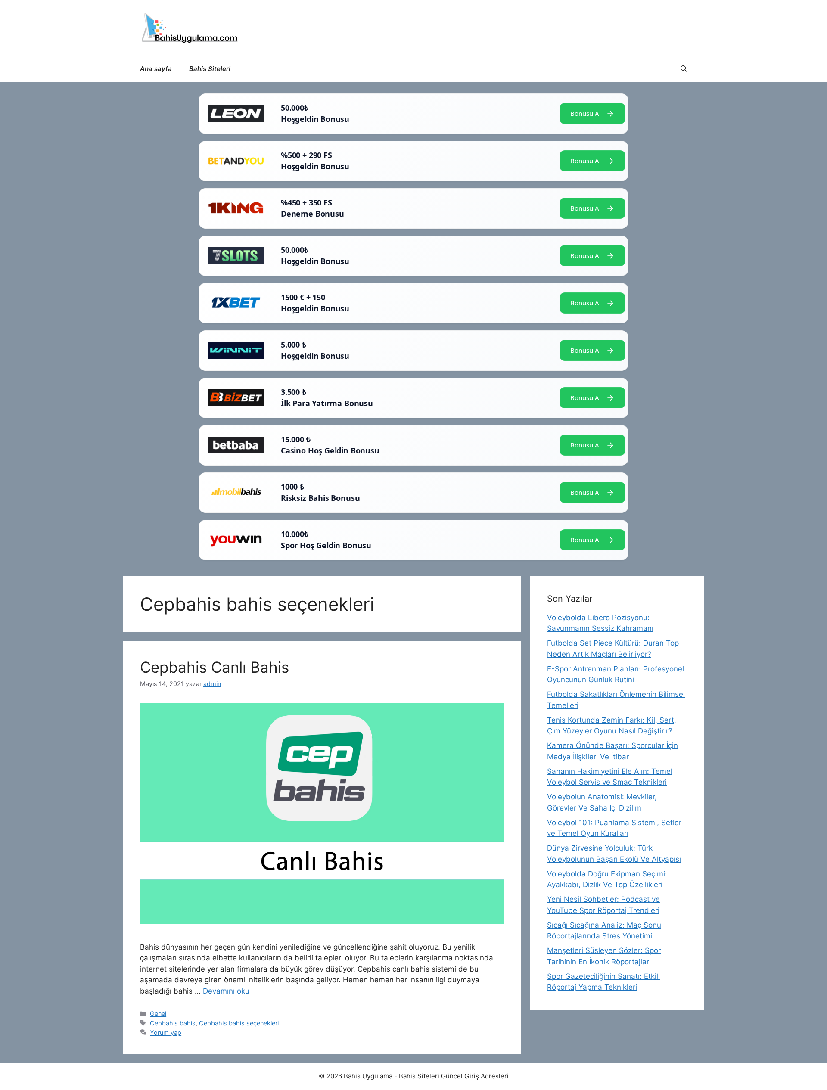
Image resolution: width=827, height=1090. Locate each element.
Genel (158, 1013)
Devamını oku (226, 991)
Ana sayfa (156, 69)
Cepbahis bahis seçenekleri (239, 1023)
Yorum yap (165, 1032)
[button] (684, 69)
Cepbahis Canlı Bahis (214, 667)
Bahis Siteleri (209, 69)
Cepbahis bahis (173, 1023)
